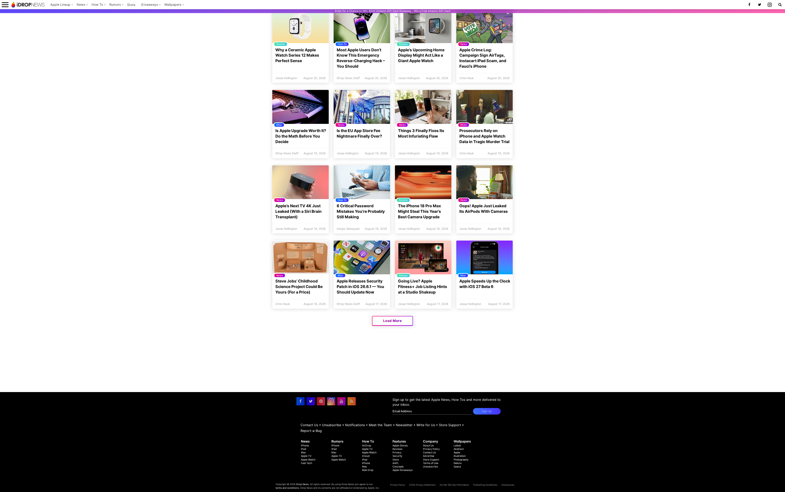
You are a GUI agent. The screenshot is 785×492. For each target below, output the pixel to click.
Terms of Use (430, 463)
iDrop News (302, 484)
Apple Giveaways (402, 470)
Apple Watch (308, 459)
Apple (457, 452)
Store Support (450, 425)
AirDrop (366, 445)
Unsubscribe (331, 425)
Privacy (396, 452)
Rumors (115, 5)
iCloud (366, 455)
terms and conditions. (287, 487)
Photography (461, 459)
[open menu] (5, 4)
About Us (428, 445)
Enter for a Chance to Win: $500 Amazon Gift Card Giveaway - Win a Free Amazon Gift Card (392, 10)
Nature (458, 463)
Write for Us (425, 425)
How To (97, 5)
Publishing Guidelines (485, 484)
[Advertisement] (392, 363)
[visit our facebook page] (300, 401)
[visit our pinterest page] (321, 401)
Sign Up (487, 411)
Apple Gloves (400, 445)
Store (131, 5)
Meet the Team (380, 425)
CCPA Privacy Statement (422, 484)
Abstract (459, 449)
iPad (303, 449)
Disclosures (507, 484)
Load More (392, 321)
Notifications (355, 425)
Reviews (397, 449)
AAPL (395, 463)
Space (457, 466)
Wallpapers (172, 5)
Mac (303, 452)
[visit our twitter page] (311, 401)
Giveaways (149, 5)
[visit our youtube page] (341, 401)
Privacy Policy (431, 449)
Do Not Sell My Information (454, 484)
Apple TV (306, 455)
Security (397, 455)
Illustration (460, 455)
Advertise (428, 455)
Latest (457, 445)
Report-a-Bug (311, 431)
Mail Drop (367, 470)
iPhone (305, 445)
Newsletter (404, 425)
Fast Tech (306, 463)
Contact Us (309, 425)
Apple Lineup (60, 5)
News (81, 5)
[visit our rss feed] (352, 401)
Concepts (398, 466)
